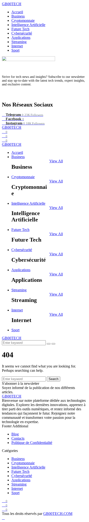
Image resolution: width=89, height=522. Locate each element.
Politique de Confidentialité (31, 443)
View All (56, 161)
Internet (17, 46)
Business (18, 16)
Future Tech (20, 29)
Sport (15, 50)
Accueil (17, 12)
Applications (20, 37)
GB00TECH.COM (57, 514)
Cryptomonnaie (23, 20)
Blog (15, 434)
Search (53, 379)
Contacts (17, 438)
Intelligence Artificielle (28, 25)
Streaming (19, 42)
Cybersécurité (21, 33)
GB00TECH (11, 4)
